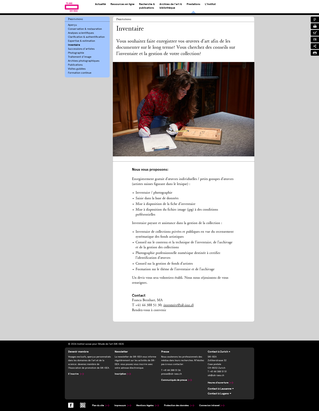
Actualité (100, 4)
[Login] (315, 26)
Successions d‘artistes (81, 48)
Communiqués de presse (174, 380)
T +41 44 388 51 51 (217, 371)
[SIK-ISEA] (72, 7)
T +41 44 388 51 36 (171, 370)
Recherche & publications (147, 5)
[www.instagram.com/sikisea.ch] (82, 405)
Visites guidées (77, 68)
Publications (75, 64)
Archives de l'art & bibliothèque (171, 5)
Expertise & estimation (81, 40)
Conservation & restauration (85, 28)
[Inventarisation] (183, 112)
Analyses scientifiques (81, 32)
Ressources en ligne (122, 4)
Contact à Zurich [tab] (218, 351)
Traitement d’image (79, 56)
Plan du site (98, 405)
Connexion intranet (209, 405)
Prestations (193, 4)
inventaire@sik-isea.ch (178, 305)
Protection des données (176, 405)
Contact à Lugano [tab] (219, 393)
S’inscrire (73, 373)
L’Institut (210, 4)
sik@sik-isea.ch (216, 375)
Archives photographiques (83, 60)
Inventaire (74, 45)
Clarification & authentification (86, 36)
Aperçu (72, 24)
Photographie (76, 52)
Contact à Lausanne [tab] (220, 388)
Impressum (120, 405)
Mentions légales (145, 405)
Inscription (120, 373)
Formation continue (79, 72)
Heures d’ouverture (218, 382)
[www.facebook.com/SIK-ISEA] (70, 405)
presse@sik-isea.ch (171, 373)
